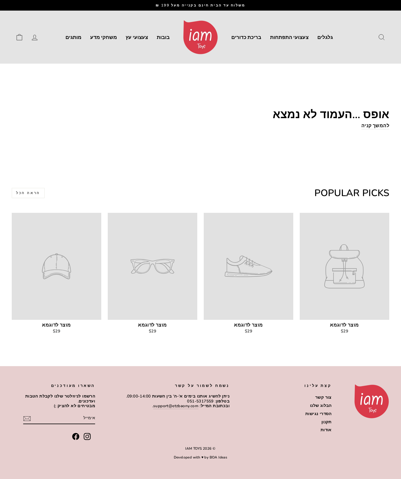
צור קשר (323, 397)
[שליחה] (27, 418)
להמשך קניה (375, 126)
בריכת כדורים (246, 37)
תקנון (326, 422)
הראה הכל (28, 193)
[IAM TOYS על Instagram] (87, 436)
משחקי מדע (103, 37)
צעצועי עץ (137, 37)
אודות (326, 430)
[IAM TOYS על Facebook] (75, 436)
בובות (163, 37)
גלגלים (325, 37)
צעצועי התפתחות (289, 37)
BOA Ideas (219, 457)
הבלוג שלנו (321, 405)
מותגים (73, 37)
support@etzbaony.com (175, 406)
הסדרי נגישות (318, 414)
